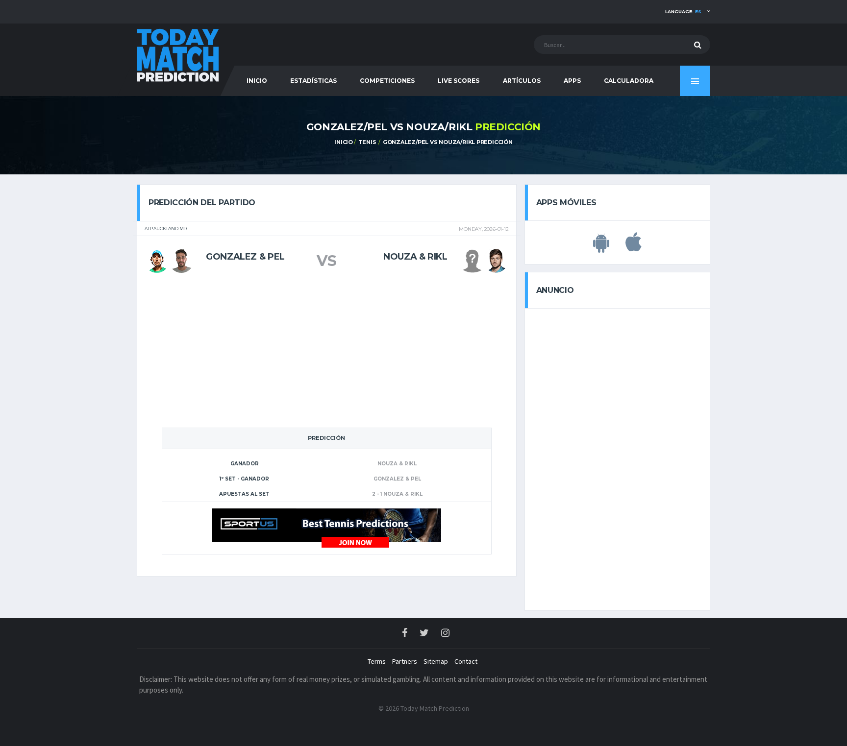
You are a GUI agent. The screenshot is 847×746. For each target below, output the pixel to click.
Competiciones (387, 80)
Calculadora (628, 80)
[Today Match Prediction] (178, 54)
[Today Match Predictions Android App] (601, 247)
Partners (404, 661)
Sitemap (436, 661)
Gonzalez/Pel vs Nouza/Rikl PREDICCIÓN (448, 142)
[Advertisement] (326, 353)
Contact (465, 661)
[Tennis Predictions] (326, 527)
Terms (377, 661)
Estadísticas (313, 80)
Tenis (367, 142)
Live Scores (458, 80)
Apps (572, 80)
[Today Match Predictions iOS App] (633, 247)
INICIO (257, 80)
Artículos (522, 80)
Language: (683, 11)
